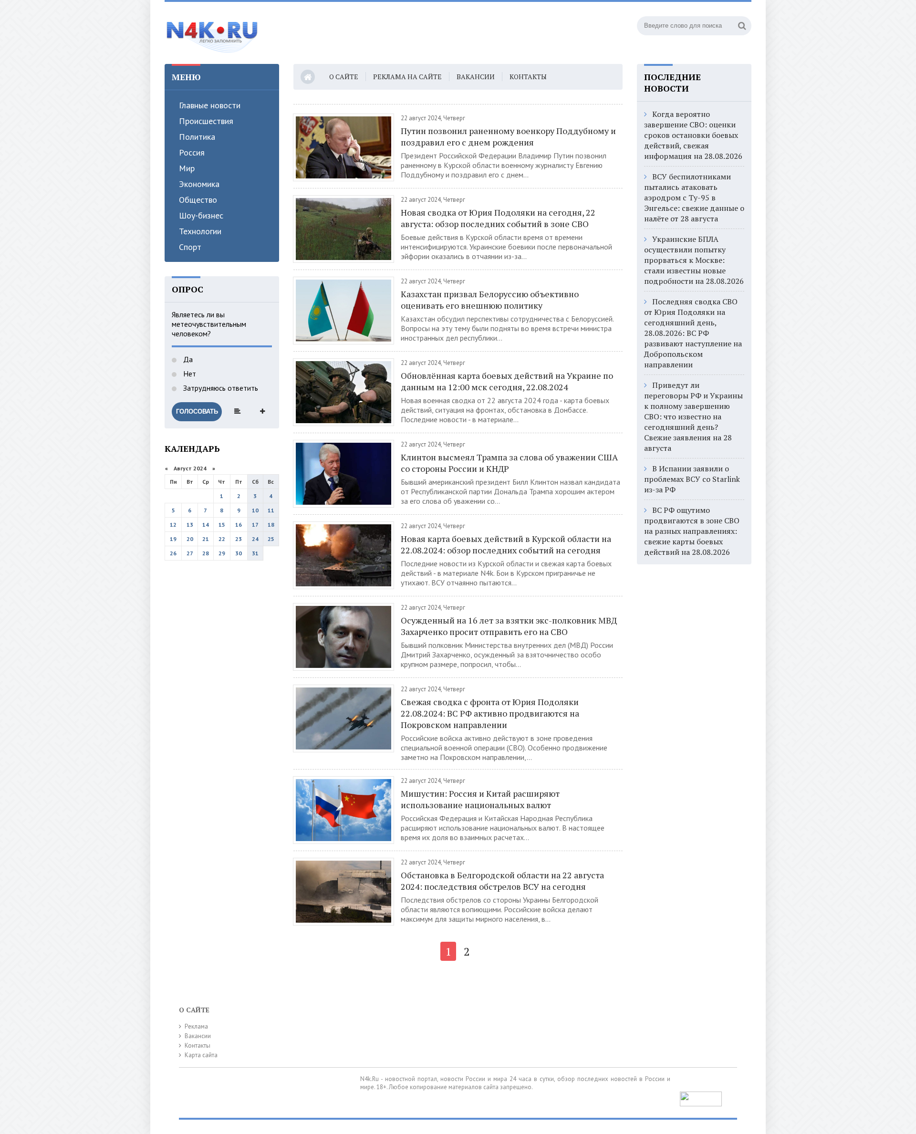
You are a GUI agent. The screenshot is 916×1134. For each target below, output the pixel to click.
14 (205, 524)
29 (222, 553)
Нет (188, 373)
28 (205, 553)
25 (271, 538)
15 (222, 524)
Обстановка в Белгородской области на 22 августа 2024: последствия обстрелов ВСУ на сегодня (502, 880)
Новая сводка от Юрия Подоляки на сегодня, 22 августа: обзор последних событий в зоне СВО (498, 218)
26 (173, 553)
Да (187, 359)
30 (238, 553)
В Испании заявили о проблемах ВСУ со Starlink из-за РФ (692, 479)
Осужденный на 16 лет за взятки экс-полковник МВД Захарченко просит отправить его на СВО (509, 625)
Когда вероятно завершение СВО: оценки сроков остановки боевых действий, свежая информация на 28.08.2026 (693, 135)
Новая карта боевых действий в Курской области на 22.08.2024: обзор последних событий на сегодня (506, 544)
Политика (197, 136)
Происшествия (206, 120)
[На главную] (212, 33)
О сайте (343, 76)
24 (255, 538)
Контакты (528, 76)
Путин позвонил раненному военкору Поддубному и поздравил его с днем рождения (508, 136)
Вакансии (476, 76)
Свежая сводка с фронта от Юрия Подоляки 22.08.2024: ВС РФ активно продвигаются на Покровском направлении (490, 713)
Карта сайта (201, 1055)
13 (190, 524)
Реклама (196, 1026)
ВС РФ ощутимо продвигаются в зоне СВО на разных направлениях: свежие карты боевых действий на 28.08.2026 (691, 531)
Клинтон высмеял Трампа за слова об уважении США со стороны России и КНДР (509, 462)
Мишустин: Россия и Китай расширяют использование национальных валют (480, 799)
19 (173, 538)
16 (238, 524)
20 (190, 538)
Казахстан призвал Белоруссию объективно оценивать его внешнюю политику (490, 299)
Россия (192, 152)
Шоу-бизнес (201, 215)
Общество (198, 199)
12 (173, 524)
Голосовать (197, 411)
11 (271, 510)
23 (238, 538)
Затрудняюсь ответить (219, 388)
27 (190, 553)
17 (255, 524)
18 (271, 524)
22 (222, 538)
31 (255, 553)
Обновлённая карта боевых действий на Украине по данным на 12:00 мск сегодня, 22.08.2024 (507, 381)
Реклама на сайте (407, 76)
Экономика (199, 183)
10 (255, 510)
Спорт (190, 246)
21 (205, 538)
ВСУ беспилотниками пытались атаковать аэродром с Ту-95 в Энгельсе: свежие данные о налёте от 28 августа (694, 197)
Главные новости (209, 105)
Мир (187, 168)
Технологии (200, 231)
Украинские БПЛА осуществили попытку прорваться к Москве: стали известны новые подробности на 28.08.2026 (694, 260)
